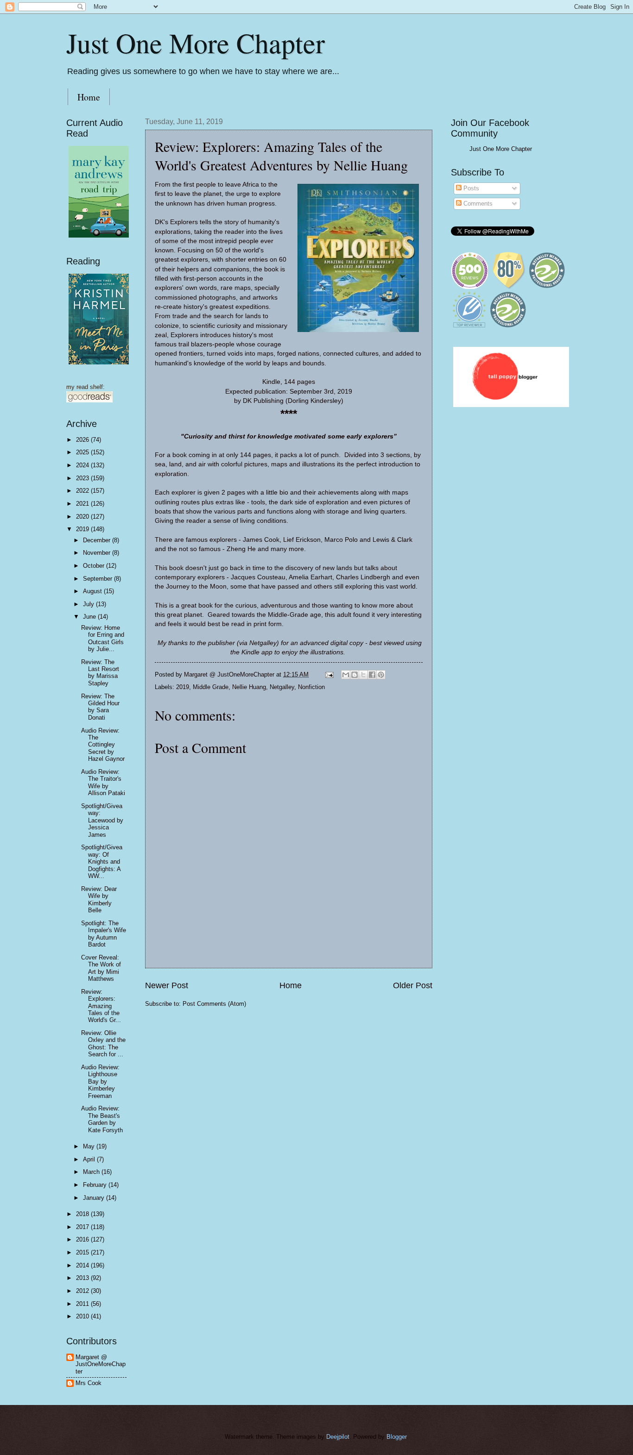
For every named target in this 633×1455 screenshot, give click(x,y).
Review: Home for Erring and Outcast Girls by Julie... (102, 638)
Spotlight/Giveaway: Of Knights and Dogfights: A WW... (101, 861)
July (89, 604)
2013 (83, 1277)
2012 (83, 1290)
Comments (477, 203)
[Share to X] (363, 674)
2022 (83, 490)
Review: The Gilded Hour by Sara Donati (100, 707)
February (95, 1184)
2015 (83, 1252)
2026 (83, 439)
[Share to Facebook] (372, 674)
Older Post (412, 985)
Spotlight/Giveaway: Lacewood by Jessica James (102, 820)
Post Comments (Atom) (214, 1003)
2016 (83, 1239)
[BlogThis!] (354, 674)
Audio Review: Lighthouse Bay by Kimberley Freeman (100, 1081)
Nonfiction (311, 687)
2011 (83, 1303)
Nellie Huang (249, 687)
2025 (83, 452)
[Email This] (345, 674)
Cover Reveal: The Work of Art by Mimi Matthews (101, 968)
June (90, 616)
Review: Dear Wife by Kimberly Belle (99, 899)
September (98, 578)
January (94, 1197)
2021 (83, 503)
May (89, 1146)
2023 (83, 478)
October (94, 565)
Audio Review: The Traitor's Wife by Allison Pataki (103, 782)
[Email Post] (329, 674)
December (97, 540)
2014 (83, 1265)
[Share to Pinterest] (381, 674)
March (92, 1171)
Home (88, 97)
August (93, 591)
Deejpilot (337, 1436)
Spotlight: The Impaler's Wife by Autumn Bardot (103, 934)
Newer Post (166, 985)
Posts (470, 188)
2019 (182, 687)
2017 (83, 1226)
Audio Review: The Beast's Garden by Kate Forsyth (102, 1119)
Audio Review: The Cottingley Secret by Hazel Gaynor (103, 745)
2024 (83, 465)
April (90, 1159)
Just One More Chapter (195, 42)
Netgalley (282, 687)
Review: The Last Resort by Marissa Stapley (100, 673)
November (97, 552)
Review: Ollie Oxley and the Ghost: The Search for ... (103, 1043)
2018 (83, 1213)
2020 (83, 516)
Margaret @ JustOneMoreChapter (101, 1364)
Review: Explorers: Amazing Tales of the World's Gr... (101, 1006)
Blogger (396, 1436)
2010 (83, 1316)
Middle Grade (210, 687)
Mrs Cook (88, 1383)
